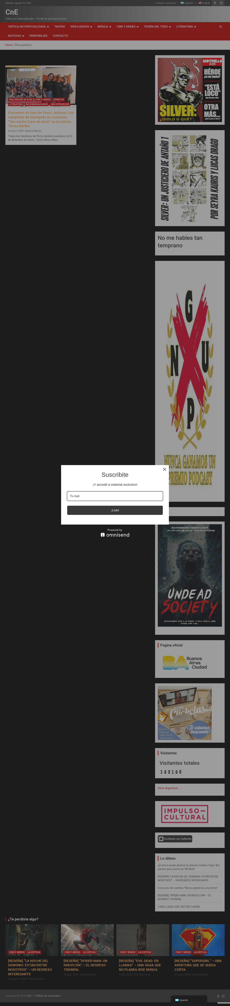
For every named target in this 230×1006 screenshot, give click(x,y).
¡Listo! (115, 510)
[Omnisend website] (115, 533)
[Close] (164, 469)
